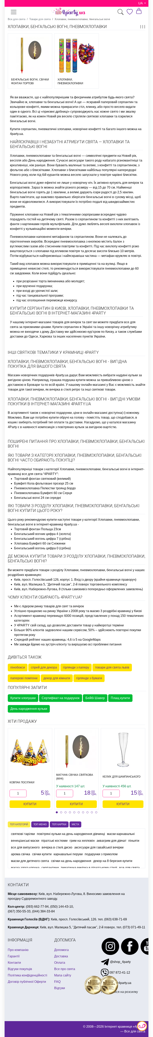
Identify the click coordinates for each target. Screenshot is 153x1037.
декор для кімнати (56, 678)
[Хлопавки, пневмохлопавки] (76, 55)
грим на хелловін (82, 840)
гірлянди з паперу (76, 667)
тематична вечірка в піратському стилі (89, 867)
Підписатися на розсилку (119, 991)
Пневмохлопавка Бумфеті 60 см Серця (43, 493)
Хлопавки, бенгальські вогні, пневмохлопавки (57, 26)
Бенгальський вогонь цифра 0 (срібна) (42, 548)
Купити (30, 804)
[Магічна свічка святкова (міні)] (76, 750)
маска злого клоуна (25, 867)
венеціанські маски (25, 840)
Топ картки (59, 824)
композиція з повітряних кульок (61, 427)
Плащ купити (120, 698)
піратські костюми (54, 840)
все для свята (129, 867)
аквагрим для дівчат (111, 840)
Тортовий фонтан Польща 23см (37, 529)
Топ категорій (19, 824)
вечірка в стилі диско (57, 847)
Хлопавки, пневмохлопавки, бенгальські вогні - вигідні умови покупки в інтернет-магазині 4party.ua (74, 401)
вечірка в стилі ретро (64, 389)
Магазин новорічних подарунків (31, 375)
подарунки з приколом (101, 854)
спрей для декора (44, 667)
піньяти (133, 840)
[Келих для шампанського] (123, 750)
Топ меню (40, 824)
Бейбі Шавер (95, 698)
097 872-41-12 (119, 972)
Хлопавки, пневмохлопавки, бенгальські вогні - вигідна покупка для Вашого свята (67, 364)
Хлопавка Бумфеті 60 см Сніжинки (39, 543)
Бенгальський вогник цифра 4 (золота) (42, 534)
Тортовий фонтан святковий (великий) (42, 478)
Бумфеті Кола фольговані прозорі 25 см (43, 483)
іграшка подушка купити (67, 380)
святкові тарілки (23, 834)
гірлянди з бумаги (89, 678)
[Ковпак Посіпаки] (30, 752)
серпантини (50, 867)
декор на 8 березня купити (112, 861)
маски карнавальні (121, 834)
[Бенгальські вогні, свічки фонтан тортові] (30, 55)
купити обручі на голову (66, 417)
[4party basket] (139, 11)
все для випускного (25, 847)
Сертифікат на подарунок (60, 698)
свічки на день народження (71, 861)
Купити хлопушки (23, 698)
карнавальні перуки (68, 854)
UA (140, 3)
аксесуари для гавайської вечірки (99, 847)
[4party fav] (130, 12)
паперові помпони (23, 678)
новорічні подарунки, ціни (60, 412)
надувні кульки (127, 375)
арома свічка (20, 854)
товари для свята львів (112, 667)
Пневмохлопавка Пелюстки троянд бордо (45, 488)
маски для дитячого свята (30, 861)
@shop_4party (120, 961)
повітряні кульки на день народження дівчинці (71, 834)
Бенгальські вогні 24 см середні (37, 497)
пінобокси (17, 667)
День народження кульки (28, 708)
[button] (57, 812)
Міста (75, 824)
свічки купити (42, 854)
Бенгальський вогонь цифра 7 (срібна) (42, 538)
